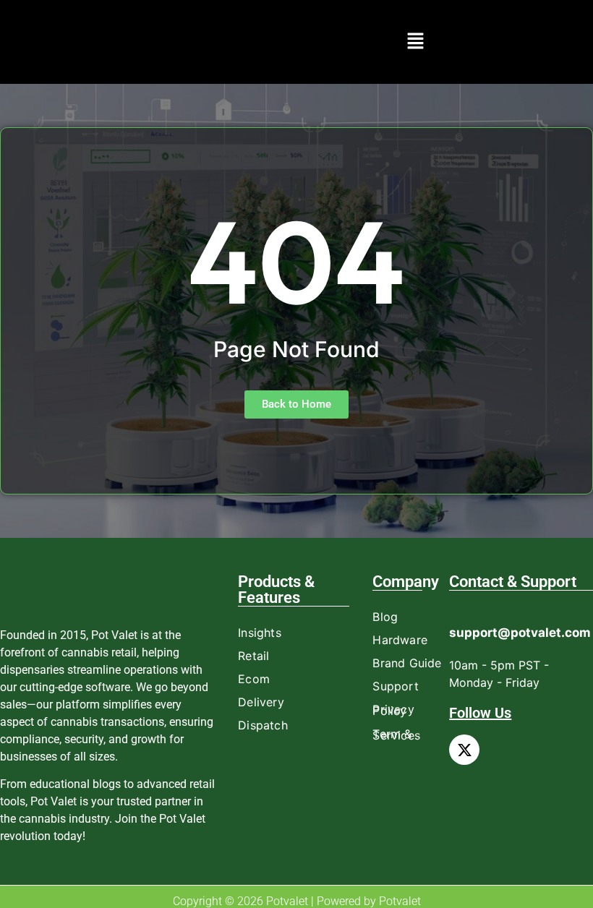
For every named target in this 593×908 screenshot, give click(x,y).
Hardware (399, 640)
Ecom (254, 679)
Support (395, 686)
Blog (385, 616)
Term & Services (396, 734)
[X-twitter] (464, 749)
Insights (259, 632)
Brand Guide (406, 663)
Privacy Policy (393, 710)
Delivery (261, 702)
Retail (253, 655)
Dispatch (263, 725)
